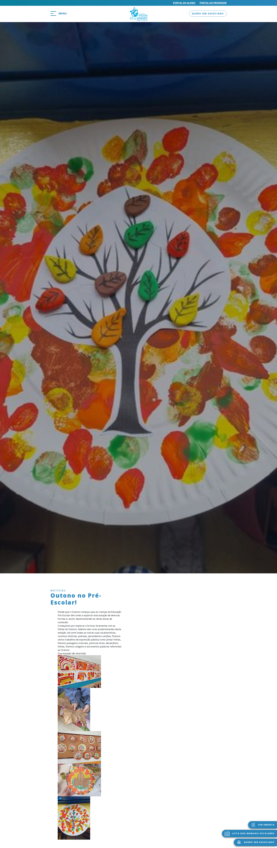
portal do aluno (184, 2)
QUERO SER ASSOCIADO (208, 13)
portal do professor (213, 2)
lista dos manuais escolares (252, 833)
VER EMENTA (265, 824)
